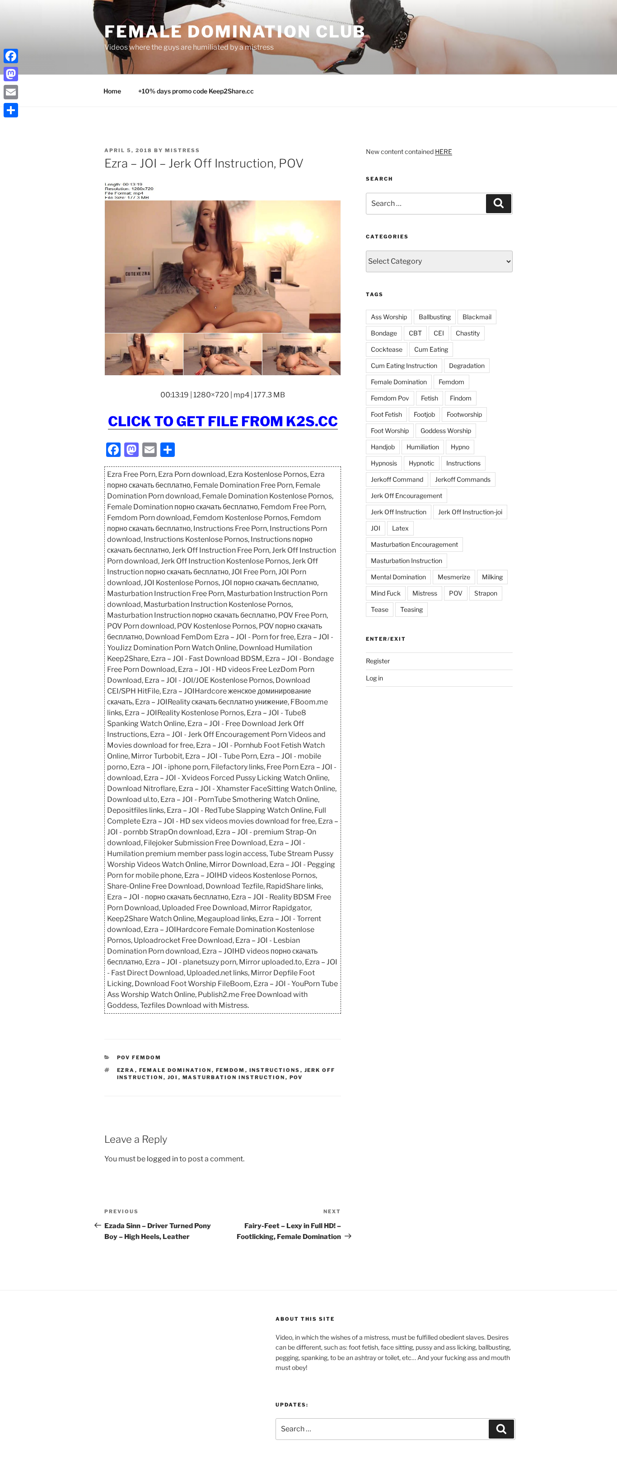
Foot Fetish (386, 414)
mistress (182, 150)
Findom (461, 398)
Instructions (274, 1070)
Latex (400, 528)
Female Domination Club (235, 32)
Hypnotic (422, 463)
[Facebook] (11, 56)
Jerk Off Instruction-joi (470, 512)
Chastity (468, 333)
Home (112, 91)
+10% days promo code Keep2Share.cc (196, 91)
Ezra (126, 1070)
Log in (374, 678)
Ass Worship (389, 317)
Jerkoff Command (397, 479)
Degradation (467, 365)
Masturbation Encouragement (414, 544)
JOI (173, 1077)
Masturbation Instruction (233, 1077)
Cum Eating (431, 349)
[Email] (11, 92)
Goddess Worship (446, 430)
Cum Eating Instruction (404, 365)
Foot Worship (390, 430)
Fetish (429, 398)
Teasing (411, 609)
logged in (162, 1159)
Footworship (464, 414)
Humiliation (423, 447)
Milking (492, 577)
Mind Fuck (386, 593)
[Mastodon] (11, 74)
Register (378, 661)
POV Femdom (139, 1057)
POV (296, 1077)
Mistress (424, 593)
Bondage (384, 333)
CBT (415, 333)
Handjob (383, 447)
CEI (439, 333)
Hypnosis (384, 463)
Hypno (460, 447)
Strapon (485, 593)
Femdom (230, 1070)
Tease (379, 609)
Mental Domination (398, 577)
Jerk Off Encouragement (406, 495)
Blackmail (477, 317)
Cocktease (386, 349)
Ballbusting (435, 317)
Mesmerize (454, 577)
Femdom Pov (390, 398)
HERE (443, 151)
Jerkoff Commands (463, 479)
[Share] (11, 110)
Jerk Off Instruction (398, 512)
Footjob (424, 414)
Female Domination (175, 1070)
